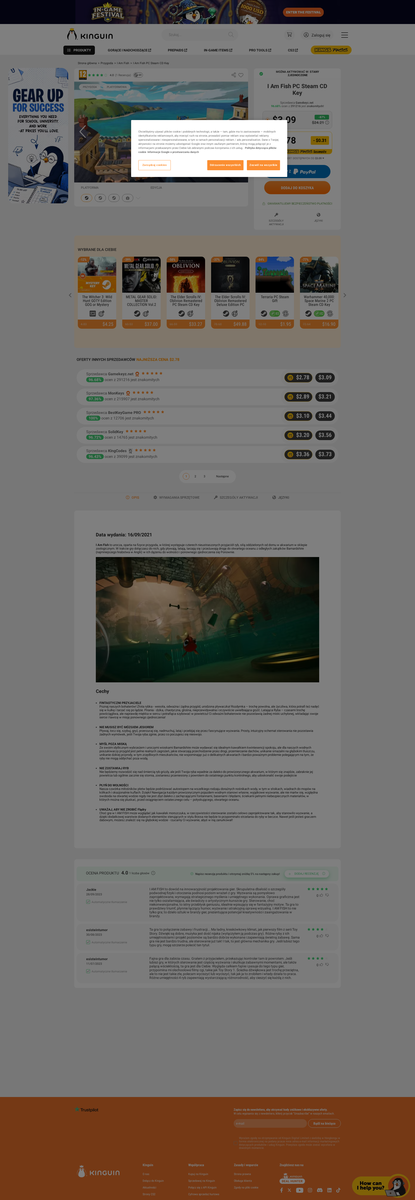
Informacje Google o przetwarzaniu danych (173, 152)
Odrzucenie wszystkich (225, 165)
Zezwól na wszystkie (263, 165)
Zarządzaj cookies (154, 165)
